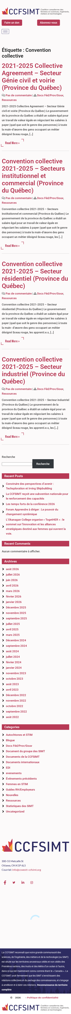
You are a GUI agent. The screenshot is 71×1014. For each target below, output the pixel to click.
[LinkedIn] (22, 882)
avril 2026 (12, 585)
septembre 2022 (16, 711)
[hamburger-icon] (5, 31)
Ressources (9, 100)
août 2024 (12, 651)
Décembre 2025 (16, 607)
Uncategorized (15, 811)
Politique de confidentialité (42, 997)
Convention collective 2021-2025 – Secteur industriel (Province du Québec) (33, 370)
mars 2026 (13, 591)
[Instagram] (31, 882)
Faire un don (11, 22)
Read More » (12, 143)
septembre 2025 (16, 618)
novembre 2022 (16, 700)
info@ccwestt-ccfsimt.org (26, 869)
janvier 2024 (14, 667)
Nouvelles (12, 795)
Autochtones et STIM (19, 734)
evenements (14, 773)
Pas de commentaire (19, 95)
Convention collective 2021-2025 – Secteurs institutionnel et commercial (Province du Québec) (33, 176)
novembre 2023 (16, 673)
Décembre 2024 (16, 640)
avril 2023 (12, 689)
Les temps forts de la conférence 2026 (30, 504)
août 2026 (12, 569)
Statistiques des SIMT (20, 806)
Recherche (8, 457)
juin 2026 (12, 580)
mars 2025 (13, 634)
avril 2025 (12, 629)
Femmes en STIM (17, 784)
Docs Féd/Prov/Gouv (50, 95)
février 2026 (13, 596)
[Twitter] (14, 882)
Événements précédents (21, 778)
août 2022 (12, 717)
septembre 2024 (16, 645)
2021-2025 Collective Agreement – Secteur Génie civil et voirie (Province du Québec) (32, 76)
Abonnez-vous (48, 22)
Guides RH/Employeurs (20, 789)
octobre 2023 (14, 678)
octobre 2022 (14, 706)
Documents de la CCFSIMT (22, 756)
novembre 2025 (16, 613)
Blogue (10, 740)
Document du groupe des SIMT (25, 751)
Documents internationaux (22, 762)
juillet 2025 (13, 624)
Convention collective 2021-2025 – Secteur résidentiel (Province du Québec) (35, 275)
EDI (8, 767)
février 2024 (13, 662)
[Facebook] (5, 882)
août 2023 (12, 684)
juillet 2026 (13, 574)
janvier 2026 (14, 602)
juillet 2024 (13, 656)
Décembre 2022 (16, 695)
